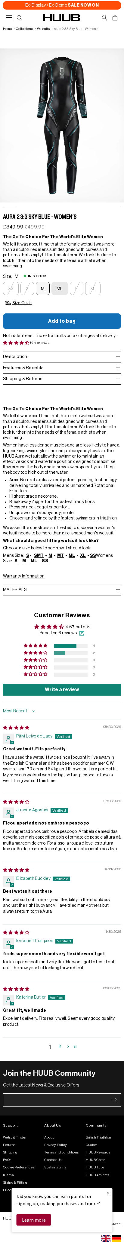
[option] (116, 1238)
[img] (16, 728)
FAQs (7, 1160)
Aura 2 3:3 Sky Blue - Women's (76, 29)
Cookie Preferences (18, 1167)
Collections (24, 29)
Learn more (34, 1220)
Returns (9, 1145)
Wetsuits (43, 29)
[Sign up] (114, 1100)
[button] (16, 343)
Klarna (8, 1175)
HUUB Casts (95, 1160)
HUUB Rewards (98, 1152)
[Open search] (19, 17)
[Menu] (9, 18)
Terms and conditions (61, 1152)
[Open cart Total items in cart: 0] (115, 17)
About (49, 1137)
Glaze (115, 1224)
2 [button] (60, 1047)
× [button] (108, 1193)
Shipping (10, 1152)
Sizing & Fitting (15, 1182)
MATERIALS (14, 590)
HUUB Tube (95, 1167)
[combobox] (105, 1238)
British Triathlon (98, 1137)
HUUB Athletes (98, 1175)
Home (7, 29)
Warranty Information (24, 576)
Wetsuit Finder (14, 1137)
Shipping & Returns (22, 379)
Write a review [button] (62, 689)
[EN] (105, 1238)
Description (15, 356)
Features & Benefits (23, 367)
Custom (92, 1145)
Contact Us (53, 1160)
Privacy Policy (55, 1145)
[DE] (116, 1238)
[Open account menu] (104, 17)
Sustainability (55, 1167)
